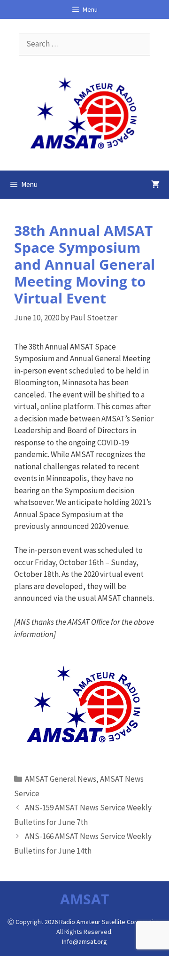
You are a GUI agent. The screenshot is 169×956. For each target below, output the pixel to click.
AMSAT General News (60, 779)
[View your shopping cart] (155, 185)
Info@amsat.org (84, 941)
